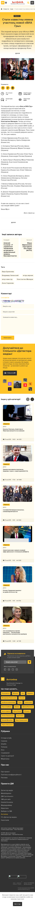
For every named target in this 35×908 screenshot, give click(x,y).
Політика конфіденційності (11, 775)
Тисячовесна (6, 693)
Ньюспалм (5, 820)
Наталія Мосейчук (7, 720)
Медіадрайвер (6, 805)
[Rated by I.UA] (13, 876)
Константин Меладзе (25, 279)
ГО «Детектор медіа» (9, 817)
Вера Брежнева (8, 272)
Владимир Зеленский (10, 275)
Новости (6, 9)
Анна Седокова (8, 283)
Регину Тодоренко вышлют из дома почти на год (12, 591)
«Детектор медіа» (10, 833)
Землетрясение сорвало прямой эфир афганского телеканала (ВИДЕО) (16, 551)
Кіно (2, 750)
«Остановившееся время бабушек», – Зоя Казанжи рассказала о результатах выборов (15, 632)
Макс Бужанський (21, 720)
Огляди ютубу (6, 738)
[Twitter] (8, 88)
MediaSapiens (6, 793)
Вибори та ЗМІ (6, 811)
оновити (5, 298)
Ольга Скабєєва (6, 707)
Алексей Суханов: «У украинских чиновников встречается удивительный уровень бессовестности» (10, 249)
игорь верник (28, 275)
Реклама (4, 778)
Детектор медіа (7, 790)
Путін (20, 702)
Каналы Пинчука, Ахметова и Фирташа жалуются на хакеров (13, 430)
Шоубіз (3, 744)
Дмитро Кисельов (28, 707)
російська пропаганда (8, 702)
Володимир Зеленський (9, 698)
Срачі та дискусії (7, 756)
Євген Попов (17, 711)
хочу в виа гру (7, 279)
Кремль (17, 707)
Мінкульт (15, 693)
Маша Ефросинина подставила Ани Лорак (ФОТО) (27, 246)
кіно (23, 693)
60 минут (27, 711)
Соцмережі (5, 753)
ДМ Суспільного (7, 796)
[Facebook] (3, 88)
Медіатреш (5, 759)
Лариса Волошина (7, 724)
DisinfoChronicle (7, 802)
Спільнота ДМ (11, 373)
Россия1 (22, 698)
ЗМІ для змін (6, 799)
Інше (11, 9)
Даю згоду (17, 904)
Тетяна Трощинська (8, 715)
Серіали (4, 741)
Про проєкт (5, 772)
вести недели (6, 711)
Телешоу (4, 747)
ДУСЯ (17, 53)
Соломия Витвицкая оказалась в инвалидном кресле (13, 510)
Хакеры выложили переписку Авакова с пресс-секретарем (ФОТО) (15, 470)
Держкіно (30, 693)
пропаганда (28, 702)
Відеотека (5, 808)
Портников (20, 715)
